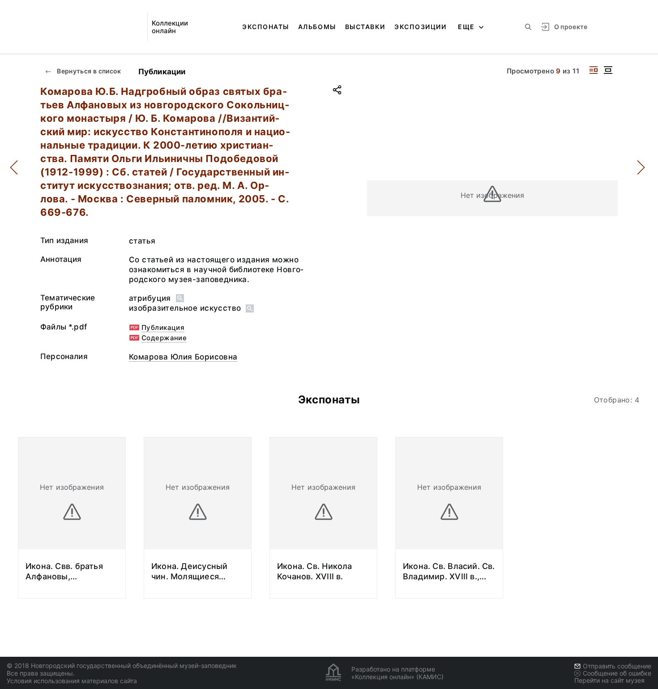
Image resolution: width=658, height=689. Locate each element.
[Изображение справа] (593, 70)
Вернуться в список (88, 71)
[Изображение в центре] (608, 70)
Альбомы (317, 26)
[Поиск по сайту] (528, 27)
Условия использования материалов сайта (72, 681)
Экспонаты (265, 26)
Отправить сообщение (617, 666)
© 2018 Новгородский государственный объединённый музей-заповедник (122, 665)
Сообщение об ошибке (617, 673)
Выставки (365, 26)
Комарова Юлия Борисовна (183, 356)
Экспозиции (420, 26)
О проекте (571, 26)
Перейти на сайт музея (609, 680)
